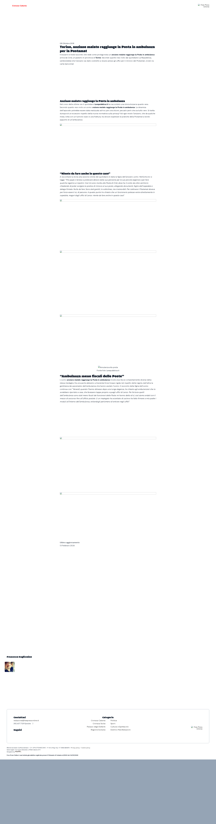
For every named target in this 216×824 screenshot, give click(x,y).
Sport (113, 723)
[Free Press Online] (203, 4)
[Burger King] (108, 493)
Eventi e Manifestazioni (121, 729)
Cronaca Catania (19, 5)
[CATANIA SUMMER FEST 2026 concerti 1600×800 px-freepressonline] (108, 200)
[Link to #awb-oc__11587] (6, 5)
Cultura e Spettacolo (120, 726)
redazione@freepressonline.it (26, 720)
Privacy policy (75, 748)
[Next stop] (108, 438)
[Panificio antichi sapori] (108, 252)
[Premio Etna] (108, 316)
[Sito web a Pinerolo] (18, 752)
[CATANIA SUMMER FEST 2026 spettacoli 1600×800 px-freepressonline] (108, 125)
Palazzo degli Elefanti (96, 726)
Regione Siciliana (98, 729)
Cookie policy (85, 748)
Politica (114, 720)
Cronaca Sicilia (99, 723)
